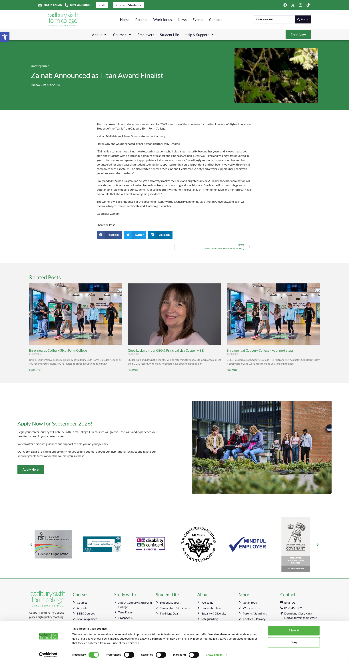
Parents (141, 19)
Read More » (35, 369)
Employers (145, 34)
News (182, 19)
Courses (119, 34)
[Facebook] (285, 5)
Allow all (293, 630)
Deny (294, 642)
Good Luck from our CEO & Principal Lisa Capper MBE (166, 350)
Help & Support (197, 34)
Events (197, 19)
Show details (214, 654)
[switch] (129, 655)
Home (124, 19)
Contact (215, 19)
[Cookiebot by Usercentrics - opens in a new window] (48, 655)
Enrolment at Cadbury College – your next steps (260, 350)
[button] (4, 37)
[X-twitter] (293, 5)
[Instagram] (300, 5)
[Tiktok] (308, 5)
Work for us (162, 19)
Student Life (169, 34)
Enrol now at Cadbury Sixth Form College (58, 350)
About (97, 34)
